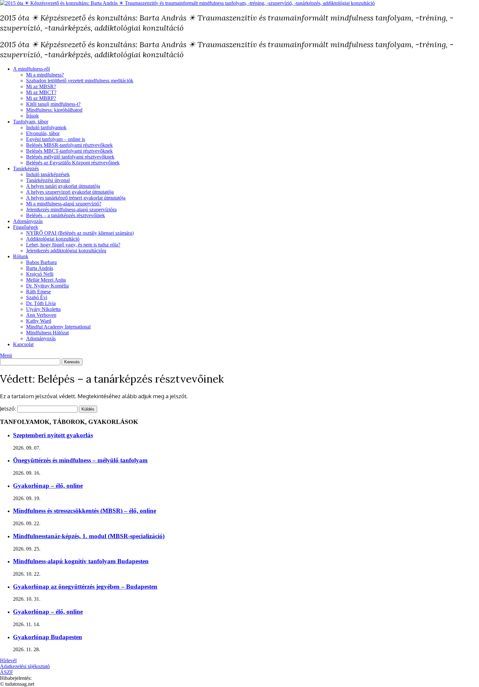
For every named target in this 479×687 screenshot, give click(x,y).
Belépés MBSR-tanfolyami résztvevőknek (69, 145)
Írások (32, 116)
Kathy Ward (38, 321)
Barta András (39, 268)
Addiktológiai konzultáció (53, 239)
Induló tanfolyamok (46, 127)
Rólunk (20, 256)
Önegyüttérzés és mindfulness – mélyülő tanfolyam (80, 460)
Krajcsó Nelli (39, 274)
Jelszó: (8, 408)
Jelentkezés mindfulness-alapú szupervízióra (71, 209)
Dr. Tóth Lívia (41, 303)
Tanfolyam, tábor (30, 121)
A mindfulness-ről (31, 69)
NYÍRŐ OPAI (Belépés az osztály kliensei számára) (80, 233)
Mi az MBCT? (41, 92)
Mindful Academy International (58, 326)
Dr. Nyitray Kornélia (47, 285)
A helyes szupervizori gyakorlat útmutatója (70, 192)
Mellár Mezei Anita (46, 280)
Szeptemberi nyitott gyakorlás (53, 435)
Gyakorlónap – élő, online (48, 485)
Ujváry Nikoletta (43, 309)
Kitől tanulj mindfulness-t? (53, 104)
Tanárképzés (26, 168)
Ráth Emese (38, 291)
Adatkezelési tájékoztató (25, 666)
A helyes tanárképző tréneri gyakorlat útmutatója (75, 198)
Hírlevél (8, 660)
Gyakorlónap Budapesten (47, 637)
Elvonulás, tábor (43, 133)
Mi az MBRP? (41, 98)
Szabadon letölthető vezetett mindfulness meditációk (79, 80)
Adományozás (28, 221)
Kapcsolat (23, 344)
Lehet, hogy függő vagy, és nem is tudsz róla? (73, 244)
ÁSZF (6, 672)
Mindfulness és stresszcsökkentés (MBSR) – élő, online (84, 510)
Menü (6, 355)
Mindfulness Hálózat (47, 332)
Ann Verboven (41, 315)
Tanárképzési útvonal (48, 180)
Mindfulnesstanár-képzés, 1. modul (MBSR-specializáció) (89, 536)
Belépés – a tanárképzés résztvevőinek (65, 215)
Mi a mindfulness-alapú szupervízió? (63, 203)
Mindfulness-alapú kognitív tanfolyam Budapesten (81, 561)
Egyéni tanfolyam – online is (55, 139)
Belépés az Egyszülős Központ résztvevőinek (73, 162)
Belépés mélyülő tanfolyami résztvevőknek (70, 157)
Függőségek (25, 227)
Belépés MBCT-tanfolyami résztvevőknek (69, 151)
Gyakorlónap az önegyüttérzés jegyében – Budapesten (85, 586)
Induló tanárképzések (48, 174)
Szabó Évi (36, 297)
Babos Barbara (41, 262)
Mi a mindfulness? (45, 74)
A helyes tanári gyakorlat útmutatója (63, 186)
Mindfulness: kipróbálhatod (54, 110)
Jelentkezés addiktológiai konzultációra (66, 250)
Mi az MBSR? (41, 86)
